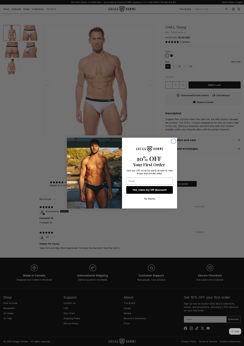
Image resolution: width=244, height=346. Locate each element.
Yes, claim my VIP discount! (149, 189)
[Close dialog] (173, 141)
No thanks (149, 198)
